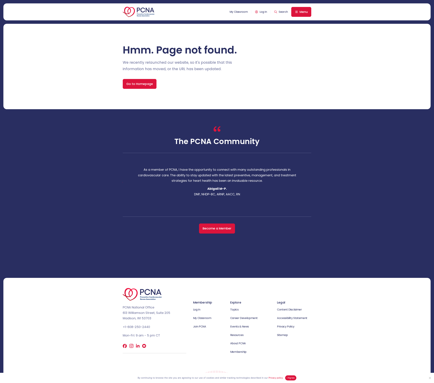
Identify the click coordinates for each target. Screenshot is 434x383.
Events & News (239, 326)
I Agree (291, 377)
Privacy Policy (285, 326)
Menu (304, 12)
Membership (238, 352)
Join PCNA (199, 326)
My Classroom (239, 11)
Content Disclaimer (289, 309)
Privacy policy (276, 377)
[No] (429, 378)
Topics (234, 309)
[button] (281, 11)
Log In (263, 12)
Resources (237, 335)
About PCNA (238, 343)
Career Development (244, 318)
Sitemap (282, 335)
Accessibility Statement (292, 318)
